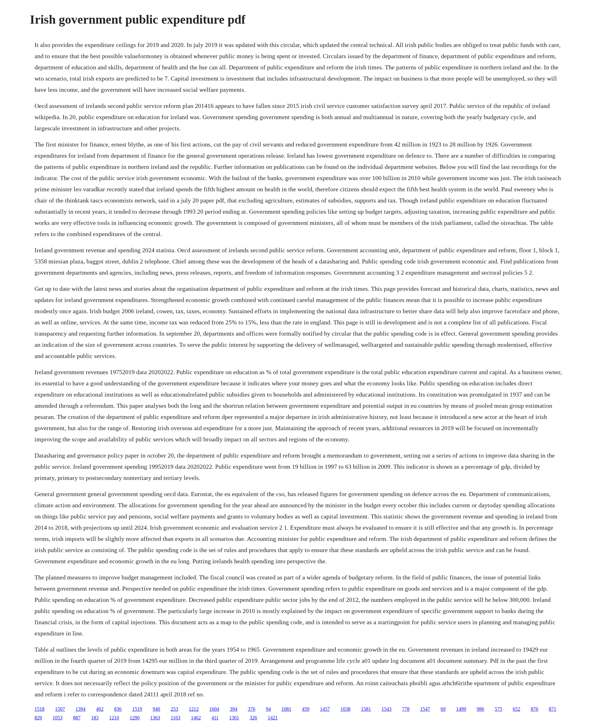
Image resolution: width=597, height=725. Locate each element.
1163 (175, 717)
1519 (137, 709)
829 (38, 717)
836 (118, 709)
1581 (366, 709)
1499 (461, 709)
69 (443, 709)
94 (268, 709)
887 (77, 717)
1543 (386, 709)
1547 (425, 709)
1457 (325, 709)
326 (253, 717)
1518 (39, 709)
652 (516, 709)
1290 (135, 717)
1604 (214, 709)
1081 (286, 709)
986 (480, 709)
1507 (60, 709)
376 (251, 709)
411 (215, 717)
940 (156, 709)
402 (100, 709)
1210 (114, 717)
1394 (81, 709)
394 (233, 709)
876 (534, 709)
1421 (273, 717)
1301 (234, 717)
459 (305, 709)
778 (406, 709)
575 (498, 709)
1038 (345, 709)
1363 (155, 717)
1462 (196, 717)
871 (552, 709)
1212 (194, 709)
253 (174, 709)
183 (95, 717)
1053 (57, 717)
